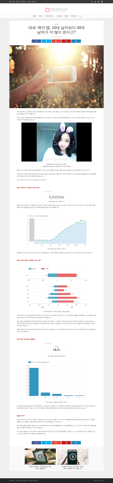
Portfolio (24, 1)
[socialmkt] (56, 9)
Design (59, 16)
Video (66, 16)
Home (34, 16)
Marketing (49, 16)
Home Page (12, 1)
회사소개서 (101, 480)
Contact (29, 1)
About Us (18, 1)
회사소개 (34, 1)
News (41, 16)
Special (74, 16)
